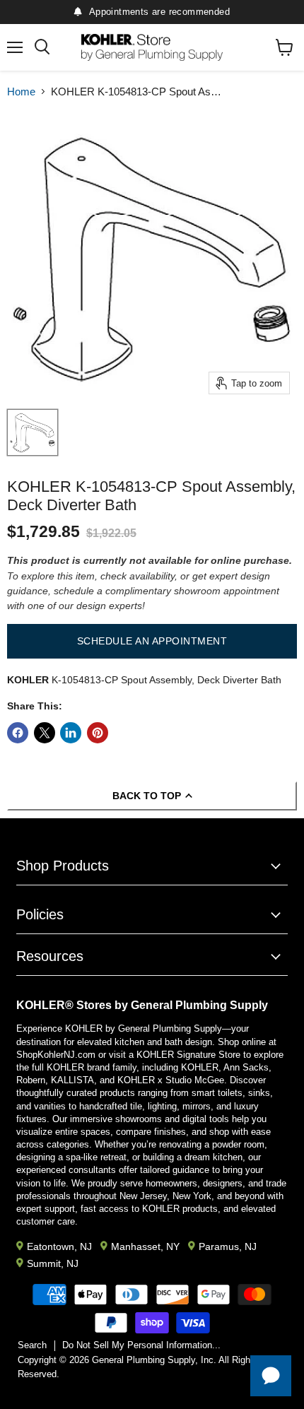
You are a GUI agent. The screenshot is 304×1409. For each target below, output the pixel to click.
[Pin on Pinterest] (97, 732)
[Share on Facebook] (17, 732)
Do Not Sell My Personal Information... (141, 1345)
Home (21, 92)
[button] (152, 641)
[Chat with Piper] (270, 1375)
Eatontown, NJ (59, 1246)
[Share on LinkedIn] (70, 732)
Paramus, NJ (228, 1246)
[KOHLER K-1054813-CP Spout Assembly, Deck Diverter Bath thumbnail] (32, 432)
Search (32, 1345)
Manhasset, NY (145, 1246)
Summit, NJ (52, 1263)
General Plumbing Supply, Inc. (154, 1360)
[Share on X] (44, 732)
